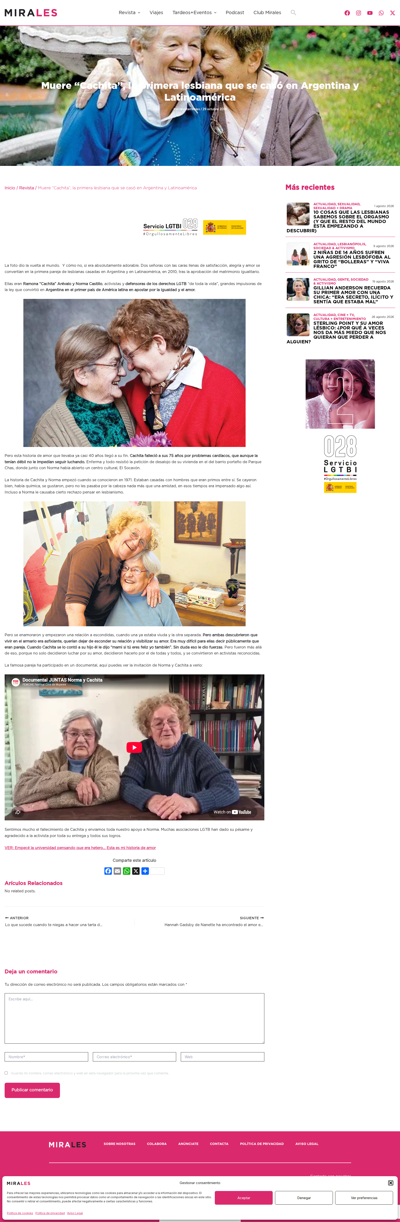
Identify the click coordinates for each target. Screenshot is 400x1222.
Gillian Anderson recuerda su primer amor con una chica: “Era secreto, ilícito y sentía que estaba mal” (353, 295)
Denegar (304, 1198)
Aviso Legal (75, 1213)
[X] (136, 871)
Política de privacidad (50, 1213)
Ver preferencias (364, 1198)
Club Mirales (267, 12)
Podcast (235, 12)
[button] (390, 1183)
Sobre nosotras (119, 1144)
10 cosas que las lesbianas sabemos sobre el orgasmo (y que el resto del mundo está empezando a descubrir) (338, 221)
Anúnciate (188, 1144)
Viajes (156, 12)
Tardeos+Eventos (192, 12)
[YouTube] (370, 13)
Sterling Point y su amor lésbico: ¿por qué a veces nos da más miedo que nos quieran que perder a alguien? (336, 332)
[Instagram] (358, 13)
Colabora (157, 1144)
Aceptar (244, 1198)
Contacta (219, 1144)
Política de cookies (20, 1213)
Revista (127, 12)
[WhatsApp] (381, 13)
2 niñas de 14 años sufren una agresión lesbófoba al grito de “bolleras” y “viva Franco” (352, 259)
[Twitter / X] (392, 13)
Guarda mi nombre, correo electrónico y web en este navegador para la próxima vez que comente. (90, 1073)
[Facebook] (347, 13)
